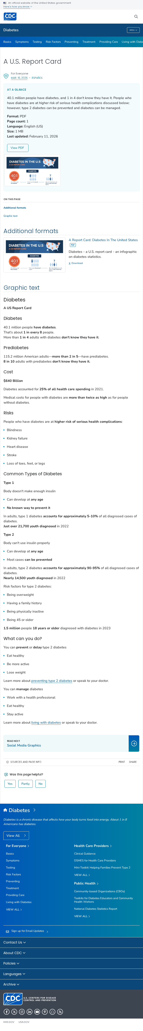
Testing (37, 42)
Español (37, 78)
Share (133, 762)
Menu (132, 30)
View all (13, 909)
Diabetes (11, 30)
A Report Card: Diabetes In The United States (103, 240)
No (40, 784)
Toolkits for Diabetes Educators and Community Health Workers (103, 900)
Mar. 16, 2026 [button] (19, 78)
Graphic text (11, 216)
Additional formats (15, 208)
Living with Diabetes (18, 902)
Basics (7, 42)
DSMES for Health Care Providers (95, 860)
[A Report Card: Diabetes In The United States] (34, 254)
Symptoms (22, 42)
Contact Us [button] (13, 942)
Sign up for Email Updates (27, 931)
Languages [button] (13, 974)
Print (122, 762)
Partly (25, 784)
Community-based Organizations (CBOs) (99, 891)
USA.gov (24, 1022)
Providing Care (108, 42)
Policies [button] (10, 963)
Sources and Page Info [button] (25, 762)
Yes (10, 784)
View (14, 148)
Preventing (71, 42)
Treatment (88, 42)
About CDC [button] (13, 953)
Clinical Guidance (85, 853)
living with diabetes (46, 722)
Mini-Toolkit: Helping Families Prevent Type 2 (102, 867)
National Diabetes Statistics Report (95, 909)
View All (13, 835)
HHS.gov (8, 1022)
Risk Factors (53, 42)
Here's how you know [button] (16, 6)
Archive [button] (10, 984)
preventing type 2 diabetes (51, 680)
